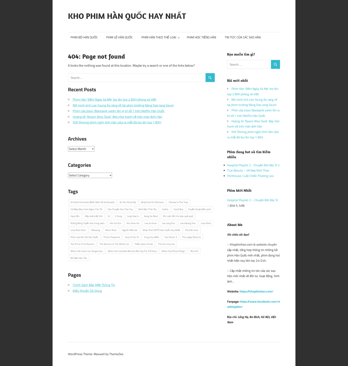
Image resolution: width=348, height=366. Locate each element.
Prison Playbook (111, 237)
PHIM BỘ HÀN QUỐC (84, 37)
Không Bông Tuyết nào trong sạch (88, 223)
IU (109, 216)
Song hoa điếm (151, 237)
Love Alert (206, 223)
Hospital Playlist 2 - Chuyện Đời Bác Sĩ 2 (253, 165)
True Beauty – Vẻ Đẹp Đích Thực (248, 170)
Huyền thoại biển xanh (199, 209)
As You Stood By (128, 202)
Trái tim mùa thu (166, 244)
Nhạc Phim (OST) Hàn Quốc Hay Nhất (161, 230)
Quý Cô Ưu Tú (132, 237)
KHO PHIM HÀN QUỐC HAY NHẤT (127, 16)
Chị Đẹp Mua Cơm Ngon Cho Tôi (86, 209)
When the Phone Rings (173, 251)
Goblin (165, 209)
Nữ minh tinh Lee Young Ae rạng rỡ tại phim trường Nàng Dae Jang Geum (123, 105)
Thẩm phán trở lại (143, 244)
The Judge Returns (191, 237)
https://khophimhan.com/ (256, 291)
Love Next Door (78, 230)
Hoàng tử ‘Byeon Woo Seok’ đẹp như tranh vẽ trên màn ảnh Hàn (117, 116)
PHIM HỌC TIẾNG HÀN (201, 37)
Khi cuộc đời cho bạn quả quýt (178, 216)
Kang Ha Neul (151, 216)
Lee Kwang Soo (188, 223)
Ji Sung (118, 216)
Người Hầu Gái (129, 230)
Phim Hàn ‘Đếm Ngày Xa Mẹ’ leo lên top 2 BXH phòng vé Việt (114, 99)
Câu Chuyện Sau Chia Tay (120, 209)
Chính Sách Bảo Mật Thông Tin (94, 285)
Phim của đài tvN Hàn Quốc (84, 237)
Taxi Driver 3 (170, 237)
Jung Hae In (133, 216)
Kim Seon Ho (133, 223)
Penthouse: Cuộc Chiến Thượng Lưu (250, 175)
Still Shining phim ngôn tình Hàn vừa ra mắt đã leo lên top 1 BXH (117, 122)
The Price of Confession (82, 244)
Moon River (111, 230)
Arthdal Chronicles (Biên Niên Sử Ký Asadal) (92, 202)
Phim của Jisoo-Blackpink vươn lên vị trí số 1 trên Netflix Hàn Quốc (119, 110)
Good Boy (178, 209)
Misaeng (95, 230)
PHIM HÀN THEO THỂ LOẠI (158, 37)
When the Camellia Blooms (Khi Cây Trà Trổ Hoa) (132, 251)
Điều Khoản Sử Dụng (87, 290)
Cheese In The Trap (178, 202)
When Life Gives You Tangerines (87, 251)
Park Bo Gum (191, 230)
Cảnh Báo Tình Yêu (147, 209)
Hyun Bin (75, 216)
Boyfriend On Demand (152, 202)
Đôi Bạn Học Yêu (79, 258)
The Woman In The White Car (114, 244)
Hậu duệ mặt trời (94, 216)
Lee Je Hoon (151, 223)
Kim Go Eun (115, 223)
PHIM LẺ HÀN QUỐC (119, 37)
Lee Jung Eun (168, 223)
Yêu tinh (194, 251)
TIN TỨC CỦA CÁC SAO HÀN (243, 37)
